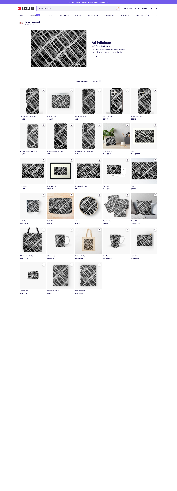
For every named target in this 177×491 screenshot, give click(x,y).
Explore (20, 15)
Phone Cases (63, 15)
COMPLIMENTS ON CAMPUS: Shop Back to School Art (88, 2)
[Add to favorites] (93, 56)
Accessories (125, 15)
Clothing (35, 15)
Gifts (157, 15)
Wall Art (78, 15)
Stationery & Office (142, 15)
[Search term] (117, 8)
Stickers (50, 15)
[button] (88, 2)
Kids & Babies (109, 15)
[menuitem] (20, 15)
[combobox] (78, 8)
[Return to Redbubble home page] (26, 8)
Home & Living (93, 15)
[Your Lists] (152, 8)
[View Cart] (157, 8)
